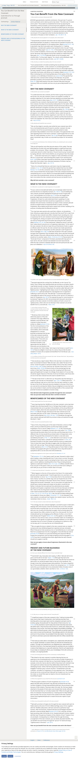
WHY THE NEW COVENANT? (9, 25)
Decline (10, 756)
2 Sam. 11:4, (34, 493)
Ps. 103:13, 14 (58, 192)
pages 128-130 (55, 731)
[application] (39, 8)
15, (39, 493)
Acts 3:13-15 (58, 237)
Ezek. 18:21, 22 (51, 499)
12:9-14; (44, 493)
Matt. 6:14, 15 (51, 516)
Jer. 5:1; (49, 50)
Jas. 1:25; (56, 380)
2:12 (60, 380)
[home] (2, 2)
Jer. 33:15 (46, 297)
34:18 (44, 55)
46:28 (61, 59)
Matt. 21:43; (51, 237)
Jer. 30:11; (57, 59)
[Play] (1, 8)
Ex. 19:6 (68, 430)
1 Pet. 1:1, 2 (47, 438)
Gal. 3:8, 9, (47, 415)
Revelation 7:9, (60, 453)
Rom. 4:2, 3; (52, 464)
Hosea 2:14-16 (40, 731)
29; (51, 415)
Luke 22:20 (59, 76)
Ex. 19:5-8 (66, 109)
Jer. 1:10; (58, 35)
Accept (4, 756)
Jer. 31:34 (54, 135)
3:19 (47, 231)
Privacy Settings (58, 752)
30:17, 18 (63, 35)
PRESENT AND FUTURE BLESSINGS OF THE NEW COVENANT (13, 39)
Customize (18, 756)
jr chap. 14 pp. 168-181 (8, 5)
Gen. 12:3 (55, 415)
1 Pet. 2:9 (67, 439)
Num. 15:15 (37, 353)
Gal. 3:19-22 (37, 120)
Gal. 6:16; (46, 244)
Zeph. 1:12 (51, 558)
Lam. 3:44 (33, 159)
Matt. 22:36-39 (41, 368)
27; (41, 493)
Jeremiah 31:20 (61, 678)
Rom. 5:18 (51, 304)
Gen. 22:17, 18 (54, 100)
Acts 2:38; (43, 231)
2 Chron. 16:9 (64, 569)
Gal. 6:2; (33, 366)
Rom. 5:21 (45, 447)
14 (64, 453)
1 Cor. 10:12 (39, 168)
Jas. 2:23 (57, 464)
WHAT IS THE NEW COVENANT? (10, 30)
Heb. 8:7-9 (34, 81)
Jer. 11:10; (40, 55)
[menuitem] (2, 2)
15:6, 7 (53, 50)
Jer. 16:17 (67, 565)
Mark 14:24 (34, 411)
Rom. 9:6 (51, 244)
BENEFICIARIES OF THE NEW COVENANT (12, 34)
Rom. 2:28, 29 (39, 366)
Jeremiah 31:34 (34, 533)
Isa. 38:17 (49, 493)
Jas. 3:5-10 (51, 163)
